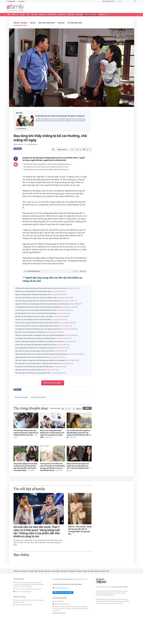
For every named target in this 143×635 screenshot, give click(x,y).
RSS (108, 571)
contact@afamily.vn (26, 592)
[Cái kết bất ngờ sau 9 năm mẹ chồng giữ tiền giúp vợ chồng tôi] (25, 121)
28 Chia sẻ (22, 128)
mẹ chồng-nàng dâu (21, 397)
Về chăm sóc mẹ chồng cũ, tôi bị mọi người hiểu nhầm (41, 319)
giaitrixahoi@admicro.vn (62, 604)
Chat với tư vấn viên (64, 592)
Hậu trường (51, 14)
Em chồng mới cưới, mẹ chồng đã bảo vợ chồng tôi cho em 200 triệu (44, 363)
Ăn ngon (79, 14)
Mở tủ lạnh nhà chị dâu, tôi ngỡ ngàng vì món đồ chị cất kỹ (41, 351)
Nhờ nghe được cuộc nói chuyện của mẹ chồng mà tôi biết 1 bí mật (46, 167)
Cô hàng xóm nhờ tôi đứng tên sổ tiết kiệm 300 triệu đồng (40, 366)
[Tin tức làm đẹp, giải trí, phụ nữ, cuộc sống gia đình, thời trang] (15, 8)
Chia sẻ (18, 148)
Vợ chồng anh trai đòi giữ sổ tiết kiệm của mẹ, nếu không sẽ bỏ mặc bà (46, 329)
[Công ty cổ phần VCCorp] (101, 581)
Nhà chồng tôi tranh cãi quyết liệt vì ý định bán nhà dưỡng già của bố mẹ (47, 164)
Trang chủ (17, 571)
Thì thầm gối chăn (74, 23)
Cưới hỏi (61, 23)
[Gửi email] (16, 164)
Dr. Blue (21, 1)
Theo (55, 271)
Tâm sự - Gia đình (91, 14)
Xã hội (22, 14)
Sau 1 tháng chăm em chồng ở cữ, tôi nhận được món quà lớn (42, 348)
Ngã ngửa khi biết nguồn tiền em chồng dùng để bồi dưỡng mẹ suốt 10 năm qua (49, 354)
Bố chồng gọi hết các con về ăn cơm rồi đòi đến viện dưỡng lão (42, 313)
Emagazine (11, 1)
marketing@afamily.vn (62, 588)
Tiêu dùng (70, 14)
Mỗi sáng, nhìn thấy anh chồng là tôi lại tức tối (37, 370)
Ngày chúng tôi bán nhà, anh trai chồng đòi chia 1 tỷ (40, 357)
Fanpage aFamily (110, 1)
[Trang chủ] (8, 14)
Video (104, 571)
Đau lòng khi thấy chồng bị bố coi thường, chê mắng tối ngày (43, 338)
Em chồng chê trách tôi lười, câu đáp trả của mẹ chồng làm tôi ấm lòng (46, 307)
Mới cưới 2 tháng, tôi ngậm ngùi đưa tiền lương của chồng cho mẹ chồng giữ (47, 360)
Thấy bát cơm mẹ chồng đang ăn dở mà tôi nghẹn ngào (40, 291)
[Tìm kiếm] (135, 1)
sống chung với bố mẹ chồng (48, 179)
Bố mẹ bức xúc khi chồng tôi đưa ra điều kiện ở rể (39, 332)
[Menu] (108, 14)
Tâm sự (32, 23)
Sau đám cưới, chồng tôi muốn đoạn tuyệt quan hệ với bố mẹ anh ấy (45, 322)
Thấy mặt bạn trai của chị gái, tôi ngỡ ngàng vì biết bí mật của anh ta (46, 169)
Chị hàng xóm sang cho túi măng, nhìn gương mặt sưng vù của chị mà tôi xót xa (48, 288)
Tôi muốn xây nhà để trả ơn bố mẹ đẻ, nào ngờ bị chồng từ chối (44, 297)
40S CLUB (102, 14)
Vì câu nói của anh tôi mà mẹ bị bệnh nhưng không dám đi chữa (44, 310)
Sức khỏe (61, 14)
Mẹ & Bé (34, 14)
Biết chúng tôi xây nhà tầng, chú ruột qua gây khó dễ (40, 373)
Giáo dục (42, 14)
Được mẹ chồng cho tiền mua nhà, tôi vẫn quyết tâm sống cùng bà (43, 326)
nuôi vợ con (58, 249)
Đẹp (28, 14)
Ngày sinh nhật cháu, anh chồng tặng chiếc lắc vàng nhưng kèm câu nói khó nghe (48, 304)
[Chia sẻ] (16, 159)
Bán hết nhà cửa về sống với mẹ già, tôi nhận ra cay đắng (42, 316)
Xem (87, 408)
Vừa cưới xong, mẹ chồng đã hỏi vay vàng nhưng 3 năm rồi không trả (46, 301)
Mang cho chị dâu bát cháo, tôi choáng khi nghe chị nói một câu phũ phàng (46, 335)
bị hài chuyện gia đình (38, 397)
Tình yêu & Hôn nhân (46, 23)
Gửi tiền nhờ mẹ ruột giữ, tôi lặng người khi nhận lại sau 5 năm (42, 344)
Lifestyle (14, 14)
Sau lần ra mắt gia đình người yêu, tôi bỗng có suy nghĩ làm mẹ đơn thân (45, 341)
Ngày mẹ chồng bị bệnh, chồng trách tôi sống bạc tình (41, 294)
